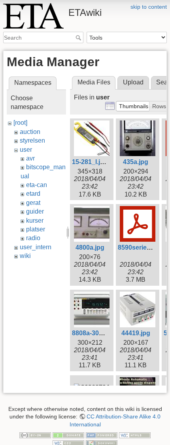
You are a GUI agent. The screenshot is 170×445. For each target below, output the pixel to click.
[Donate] (68, 435)
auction (30, 131)
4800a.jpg (90, 247)
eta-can (36, 184)
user (26, 149)
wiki (25, 255)
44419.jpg (135, 333)
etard (33, 193)
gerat (33, 202)
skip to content (148, 7)
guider (35, 211)
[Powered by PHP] (101, 435)
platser (35, 229)
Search (79, 37)
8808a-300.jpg (92, 333)
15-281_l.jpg (90, 162)
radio (33, 238)
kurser (34, 220)
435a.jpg (135, 162)
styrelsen (32, 140)
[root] (20, 122)
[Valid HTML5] (135, 435)
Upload (133, 82)
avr (30, 158)
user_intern (35, 247)
